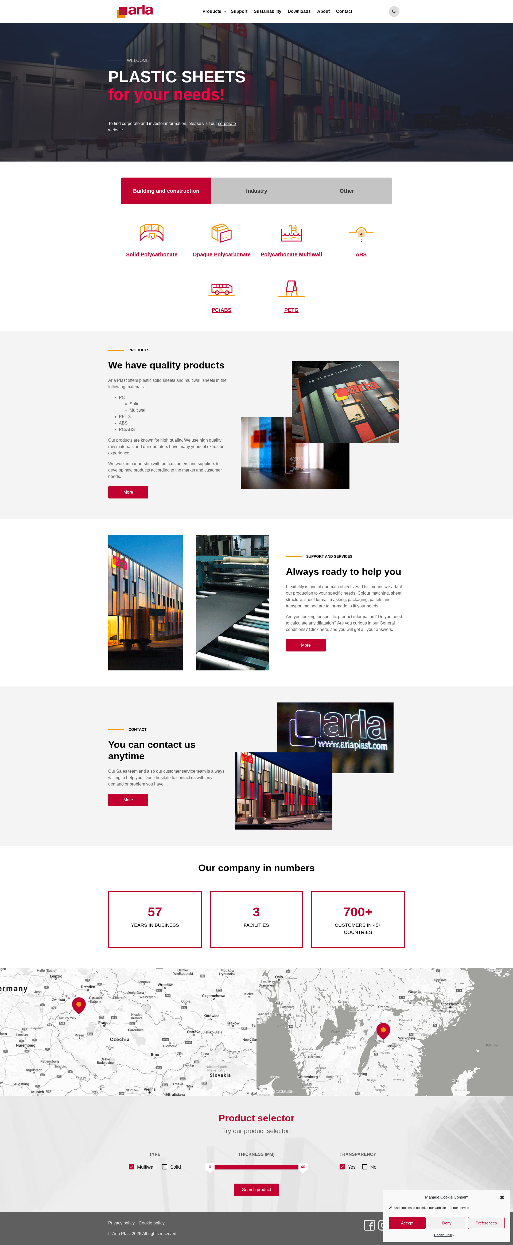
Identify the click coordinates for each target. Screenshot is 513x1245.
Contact (344, 11)
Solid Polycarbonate (151, 254)
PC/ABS (221, 310)
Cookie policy (152, 1223)
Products (212, 11)
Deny (447, 1223)
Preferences (486, 1223)
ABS (361, 254)
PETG (291, 310)
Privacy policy (121, 1223)
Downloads (299, 11)
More (128, 492)
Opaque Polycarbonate (222, 254)
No (373, 1167)
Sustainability (267, 11)
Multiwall (146, 1167)
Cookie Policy (444, 1235)
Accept (407, 1223)
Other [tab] (347, 191)
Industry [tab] (256, 191)
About (323, 11)
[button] (502, 1197)
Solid (175, 1167)
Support (239, 11)
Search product (256, 1189)
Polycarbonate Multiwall (291, 254)
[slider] (210, 1167)
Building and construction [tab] (166, 191)
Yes (352, 1167)
